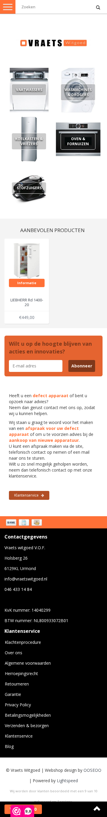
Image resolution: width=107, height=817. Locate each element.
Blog (9, 746)
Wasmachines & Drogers (78, 92)
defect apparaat (50, 395)
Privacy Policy (18, 705)
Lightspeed (67, 780)
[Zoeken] (98, 8)
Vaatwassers (29, 89)
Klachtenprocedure (23, 642)
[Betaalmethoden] (24, 523)
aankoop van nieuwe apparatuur (44, 440)
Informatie (26, 283)
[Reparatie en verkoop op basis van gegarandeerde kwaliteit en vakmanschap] (53, 40)
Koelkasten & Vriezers (29, 141)
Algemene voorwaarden (28, 663)
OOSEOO (92, 770)
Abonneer (81, 366)
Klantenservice (27, 495)
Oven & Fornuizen (78, 141)
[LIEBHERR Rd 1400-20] (27, 260)
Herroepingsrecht (21, 673)
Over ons (13, 652)
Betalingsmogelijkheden (28, 715)
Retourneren (17, 684)
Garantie (13, 694)
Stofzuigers (29, 187)
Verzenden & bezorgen (27, 725)
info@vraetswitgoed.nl (25, 579)
